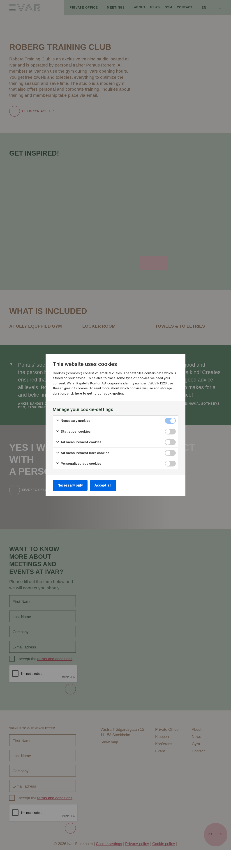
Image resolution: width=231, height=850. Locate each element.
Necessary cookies (75, 421)
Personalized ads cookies (80, 464)
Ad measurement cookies (80, 442)
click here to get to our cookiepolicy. (95, 393)
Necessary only (70, 485)
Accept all (103, 485)
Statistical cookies (75, 432)
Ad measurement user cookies (84, 453)
